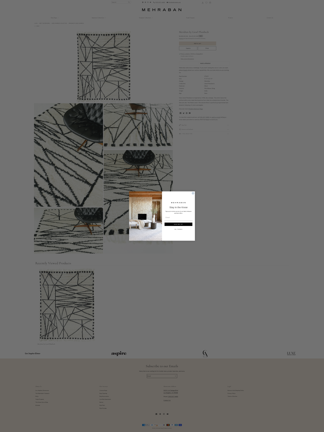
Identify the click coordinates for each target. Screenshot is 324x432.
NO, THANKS (178, 229)
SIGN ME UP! (178, 224)
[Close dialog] (193, 193)
